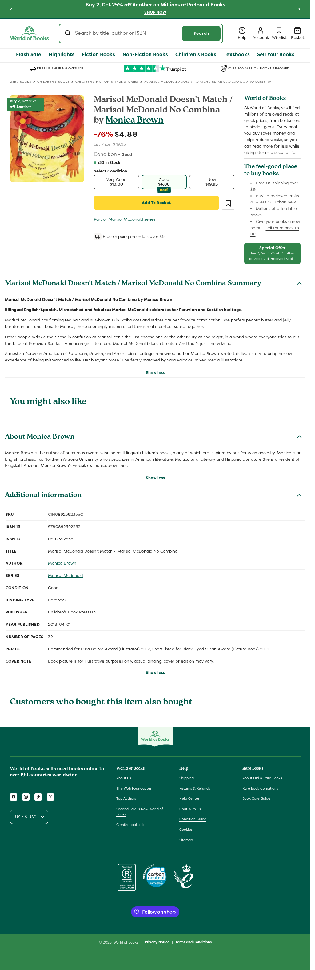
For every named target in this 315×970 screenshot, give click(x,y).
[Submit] (68, 33)
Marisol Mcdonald (65, 575)
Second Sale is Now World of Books (139, 811)
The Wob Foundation (133, 788)
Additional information (43, 496)
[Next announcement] (299, 9)
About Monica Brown (39, 437)
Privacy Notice (157, 942)
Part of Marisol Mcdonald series (124, 219)
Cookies (186, 829)
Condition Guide (192, 819)
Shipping (186, 778)
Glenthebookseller (131, 824)
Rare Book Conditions (260, 788)
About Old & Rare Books (262, 778)
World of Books (126, 942)
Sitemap (186, 840)
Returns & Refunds (194, 788)
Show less (155, 372)
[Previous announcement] (11, 9)
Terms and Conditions (193, 942)
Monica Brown (135, 121)
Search (201, 33)
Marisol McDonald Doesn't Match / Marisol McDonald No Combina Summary (133, 284)
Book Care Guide (256, 798)
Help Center (189, 798)
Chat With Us (190, 809)
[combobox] (141, 33)
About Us (123, 778)
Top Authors (126, 798)
